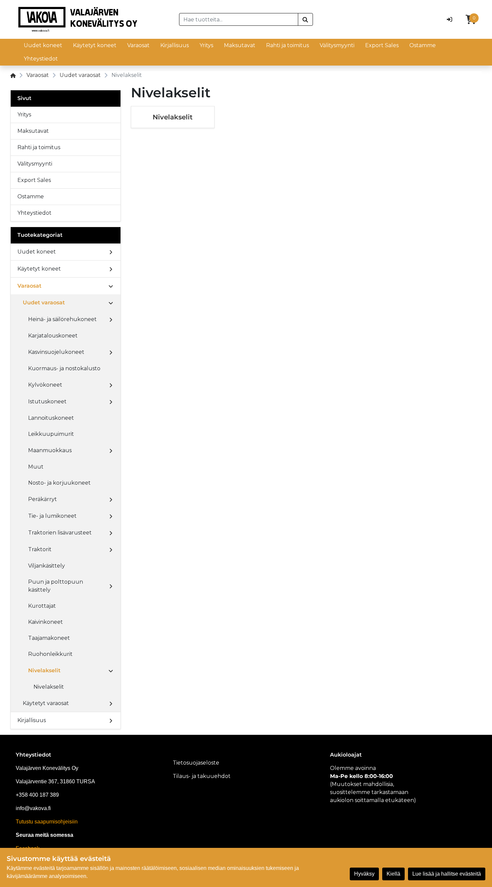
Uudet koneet (43, 45)
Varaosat (138, 45)
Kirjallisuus (174, 45)
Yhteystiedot (41, 59)
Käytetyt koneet (94, 45)
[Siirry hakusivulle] (305, 19)
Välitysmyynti (337, 45)
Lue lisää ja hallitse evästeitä (446, 874)
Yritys (206, 45)
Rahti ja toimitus (287, 45)
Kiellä (393, 874)
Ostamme (422, 45)
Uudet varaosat (80, 75)
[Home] (13, 75)
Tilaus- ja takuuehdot (202, 776)
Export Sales (382, 45)
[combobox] (238, 19)
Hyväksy (364, 874)
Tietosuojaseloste (196, 763)
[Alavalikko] (111, 252)
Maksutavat (239, 45)
